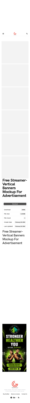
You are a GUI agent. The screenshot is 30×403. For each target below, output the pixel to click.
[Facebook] (11, 397)
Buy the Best (6, 394)
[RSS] (18, 397)
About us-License (15, 394)
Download (15, 204)
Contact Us (24, 394)
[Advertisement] (15, 16)
